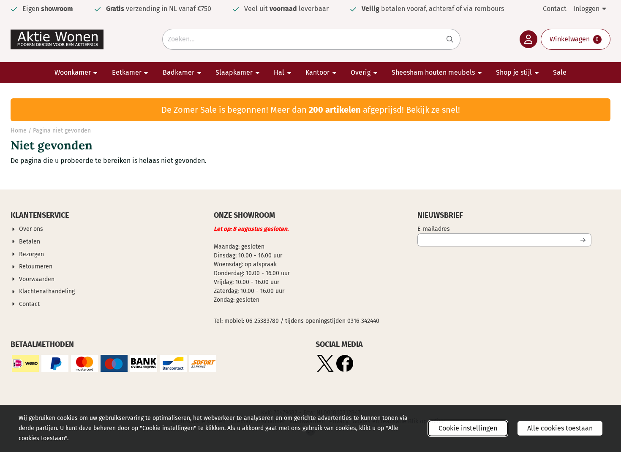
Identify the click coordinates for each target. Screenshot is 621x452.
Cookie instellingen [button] (468, 428)
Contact (555, 9)
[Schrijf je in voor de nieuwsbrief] (583, 239)
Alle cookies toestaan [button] (560, 428)
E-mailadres (489, 229)
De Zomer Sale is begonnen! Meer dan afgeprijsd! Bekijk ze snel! (310, 110)
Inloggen (586, 9)
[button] (528, 39)
